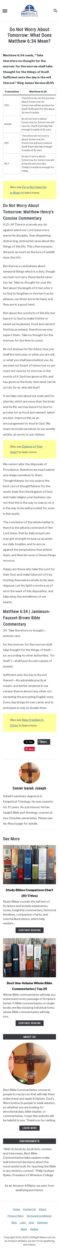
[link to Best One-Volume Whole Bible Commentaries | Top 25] (29, 957)
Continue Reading (29, 930)
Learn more (29, 1128)
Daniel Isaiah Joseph (29, 788)
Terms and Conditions (38, 1216)
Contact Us (29, 1209)
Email (43, 742)
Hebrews (42, 1222)
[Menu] (5, 11)
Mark (24, 1229)
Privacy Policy (15, 1216)
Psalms (34, 1229)
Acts (31, 1222)
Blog (14, 1222)
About (42, 1209)
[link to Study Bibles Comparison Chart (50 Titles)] (29, 864)
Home (16, 1209)
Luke (23, 1222)
